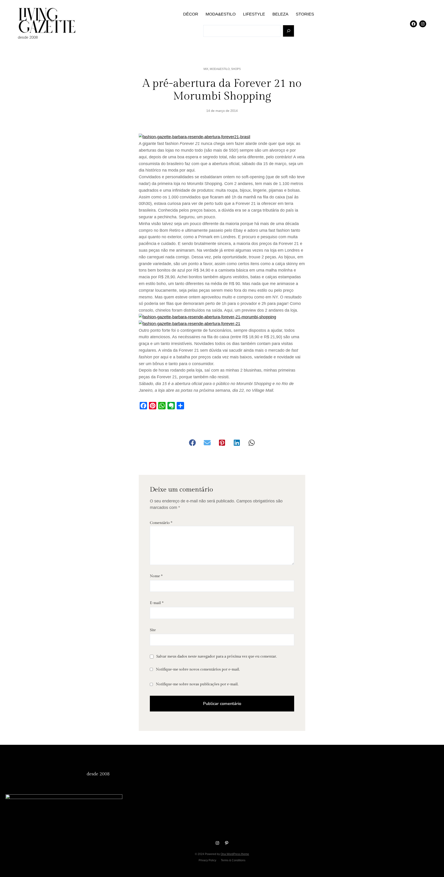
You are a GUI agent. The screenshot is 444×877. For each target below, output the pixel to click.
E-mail (156, 603)
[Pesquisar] (288, 31)
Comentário (161, 523)
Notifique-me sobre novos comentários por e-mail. (198, 669)
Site (153, 630)
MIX (206, 69)
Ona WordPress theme (235, 854)
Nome (156, 576)
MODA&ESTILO (220, 69)
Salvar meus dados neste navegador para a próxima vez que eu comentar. (216, 656)
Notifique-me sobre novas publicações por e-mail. (197, 684)
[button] (192, 442)
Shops (236, 69)
